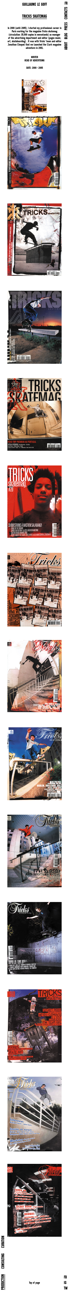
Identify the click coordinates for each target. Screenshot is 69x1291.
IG (65, 1283)
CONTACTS (66, 13)
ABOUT (66, 46)
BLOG (66, 36)
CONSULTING (3, 1261)
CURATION (3, 1242)
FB (65, 1277)
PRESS (66, 26)
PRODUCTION (3, 1282)
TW (66, 1288)
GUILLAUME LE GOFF (34, 4)
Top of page (34, 1282)
